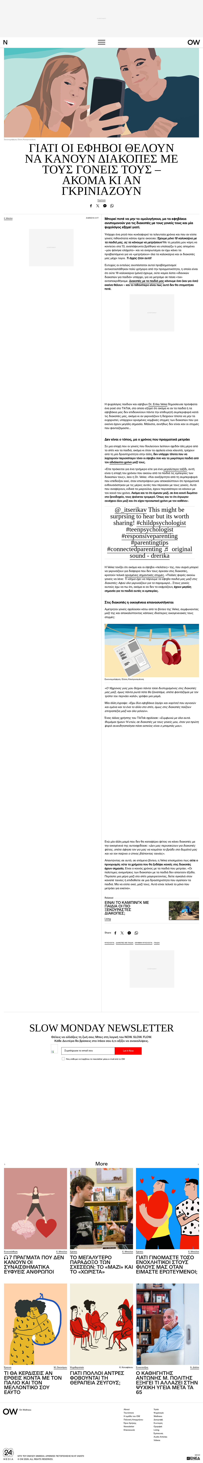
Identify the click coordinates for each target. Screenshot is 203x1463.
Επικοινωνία (129, 1430)
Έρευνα (7, 1367)
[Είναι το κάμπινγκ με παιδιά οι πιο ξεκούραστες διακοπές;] (184, 910)
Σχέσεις (73, 1252)
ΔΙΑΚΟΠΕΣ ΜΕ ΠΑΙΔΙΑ (124, 943)
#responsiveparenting (150, 535)
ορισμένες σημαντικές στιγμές (144, 575)
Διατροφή (158, 1420)
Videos (157, 1440)
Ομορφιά (158, 1427)
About (127, 1409)
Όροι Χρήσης (130, 1423)
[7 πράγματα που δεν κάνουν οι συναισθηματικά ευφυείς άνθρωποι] (35, 1208)
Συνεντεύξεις (142, 1367)
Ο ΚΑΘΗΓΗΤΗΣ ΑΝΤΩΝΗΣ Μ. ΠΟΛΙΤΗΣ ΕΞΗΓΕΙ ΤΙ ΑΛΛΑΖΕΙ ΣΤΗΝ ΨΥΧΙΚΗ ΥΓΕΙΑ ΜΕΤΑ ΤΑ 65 (167, 1383)
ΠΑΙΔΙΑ (157, 943)
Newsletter (129, 1427)
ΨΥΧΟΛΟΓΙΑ (109, 943)
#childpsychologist (161, 522)
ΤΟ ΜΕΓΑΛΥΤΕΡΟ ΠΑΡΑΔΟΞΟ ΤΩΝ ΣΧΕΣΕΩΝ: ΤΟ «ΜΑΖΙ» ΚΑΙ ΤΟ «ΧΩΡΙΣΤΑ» (101, 1265)
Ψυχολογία (101, 200)
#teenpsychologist (149, 529)
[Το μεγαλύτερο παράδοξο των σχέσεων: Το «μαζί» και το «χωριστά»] (101, 1208)
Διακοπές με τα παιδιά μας (146, 281)
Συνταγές (158, 1423)
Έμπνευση (158, 1433)
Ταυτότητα (129, 1413)
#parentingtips (149, 542)
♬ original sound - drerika (161, 552)
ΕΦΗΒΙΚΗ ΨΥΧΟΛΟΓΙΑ (143, 943)
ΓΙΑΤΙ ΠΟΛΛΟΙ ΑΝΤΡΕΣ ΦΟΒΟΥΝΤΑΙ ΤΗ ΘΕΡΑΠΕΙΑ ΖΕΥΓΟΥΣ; (97, 1378)
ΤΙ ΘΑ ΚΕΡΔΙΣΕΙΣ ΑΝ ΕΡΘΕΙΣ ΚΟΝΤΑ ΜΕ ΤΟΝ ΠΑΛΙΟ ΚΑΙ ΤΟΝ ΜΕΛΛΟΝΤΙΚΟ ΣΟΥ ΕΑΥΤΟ (33, 1383)
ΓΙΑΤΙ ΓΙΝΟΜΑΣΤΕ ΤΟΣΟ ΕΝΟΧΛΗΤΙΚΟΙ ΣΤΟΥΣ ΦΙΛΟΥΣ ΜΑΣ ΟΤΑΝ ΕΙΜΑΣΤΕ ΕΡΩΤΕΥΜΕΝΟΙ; (166, 1265)
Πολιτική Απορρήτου (133, 1420)
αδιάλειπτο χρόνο (121, 462)
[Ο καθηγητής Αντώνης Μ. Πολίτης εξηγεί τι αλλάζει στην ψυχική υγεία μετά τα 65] (167, 1324)
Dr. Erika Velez (157, 404)
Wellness (158, 1416)
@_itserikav (131, 509)
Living (108, 919)
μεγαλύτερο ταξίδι (175, 469)
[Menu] (101, 42)
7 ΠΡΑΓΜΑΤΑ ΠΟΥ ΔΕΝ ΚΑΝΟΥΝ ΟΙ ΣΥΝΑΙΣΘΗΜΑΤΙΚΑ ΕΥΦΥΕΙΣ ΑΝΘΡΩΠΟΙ (34, 1265)
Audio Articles (160, 1437)
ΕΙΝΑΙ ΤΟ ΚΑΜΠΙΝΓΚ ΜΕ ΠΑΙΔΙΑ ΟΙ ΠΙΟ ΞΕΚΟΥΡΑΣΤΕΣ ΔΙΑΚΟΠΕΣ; (127, 908)
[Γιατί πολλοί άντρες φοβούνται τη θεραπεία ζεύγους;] (101, 1324)
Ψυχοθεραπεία (77, 1367)
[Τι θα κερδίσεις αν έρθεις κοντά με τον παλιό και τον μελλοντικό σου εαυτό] (35, 1324)
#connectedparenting (134, 549)
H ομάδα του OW (132, 1416)
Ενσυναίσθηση (11, 1252)
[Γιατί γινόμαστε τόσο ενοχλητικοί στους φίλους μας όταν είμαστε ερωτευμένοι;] (167, 1208)
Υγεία (156, 1409)
